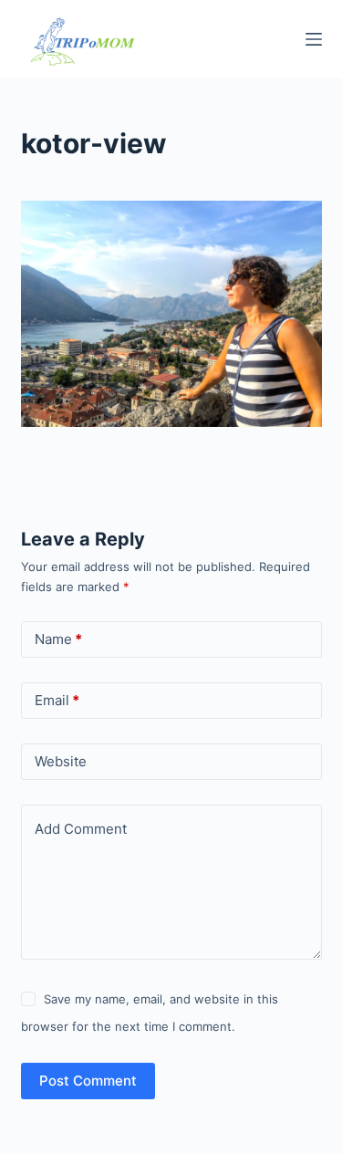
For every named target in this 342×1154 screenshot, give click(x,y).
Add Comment (81, 828)
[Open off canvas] (314, 39)
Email (57, 700)
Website (61, 761)
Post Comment (88, 1080)
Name (58, 639)
